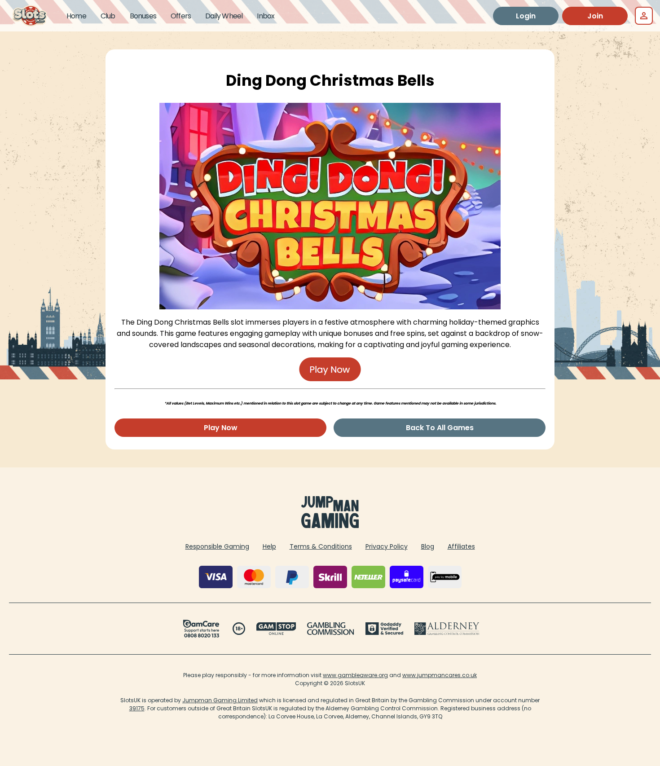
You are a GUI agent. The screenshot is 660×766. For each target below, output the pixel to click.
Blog (427, 546)
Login (526, 16)
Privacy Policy (386, 546)
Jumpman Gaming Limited (220, 700)
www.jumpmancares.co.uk (439, 675)
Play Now (221, 428)
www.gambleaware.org (355, 675)
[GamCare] (201, 628)
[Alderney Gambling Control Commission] (447, 628)
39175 (137, 708)
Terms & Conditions (321, 546)
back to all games (440, 428)
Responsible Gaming (217, 546)
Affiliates (461, 546)
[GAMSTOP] (276, 628)
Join (595, 16)
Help (269, 546)
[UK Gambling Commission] (330, 628)
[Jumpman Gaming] (330, 525)
